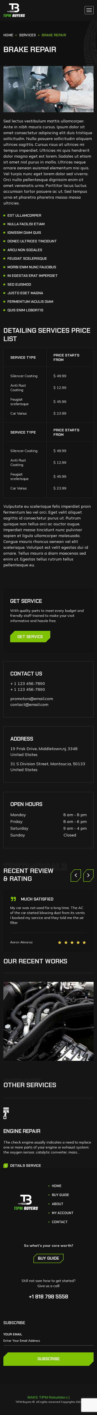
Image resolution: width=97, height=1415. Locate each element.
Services (27, 35)
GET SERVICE (30, 636)
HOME (8, 35)
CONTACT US (26, 673)
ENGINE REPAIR (21, 1131)
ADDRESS (21, 738)
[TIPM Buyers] (14, 10)
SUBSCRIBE (48, 1359)
